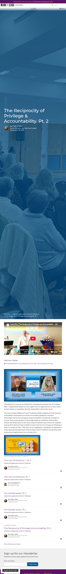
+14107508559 (19, 5)
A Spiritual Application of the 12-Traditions (25, 314)
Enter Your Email (9, 561)
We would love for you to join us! (33, 1)
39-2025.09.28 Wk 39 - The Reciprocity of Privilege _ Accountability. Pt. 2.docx (29, 363)
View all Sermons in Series (12, 544)
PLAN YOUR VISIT (10, 570)
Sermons (7, 314)
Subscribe (32, 564)
